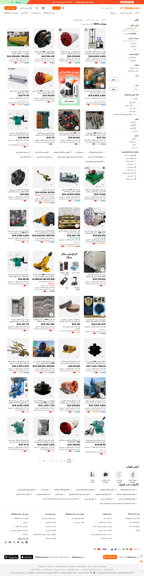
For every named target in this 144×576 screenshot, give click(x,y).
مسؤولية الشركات (134, 526)
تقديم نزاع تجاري (51, 526)
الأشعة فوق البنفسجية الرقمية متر (94, 161)
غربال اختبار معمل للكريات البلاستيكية (79, 494)
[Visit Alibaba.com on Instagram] (14, 542)
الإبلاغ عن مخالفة (51, 538)
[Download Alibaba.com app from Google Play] (11, 557)
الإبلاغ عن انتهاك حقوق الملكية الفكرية (44, 534)
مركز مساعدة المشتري (49, 518)
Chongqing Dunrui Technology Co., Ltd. (44, 61)
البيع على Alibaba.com (21, 518)
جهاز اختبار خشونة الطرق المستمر (85, 489)
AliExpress (42, 566)
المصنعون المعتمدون (77, 518)
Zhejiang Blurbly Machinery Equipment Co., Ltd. (44, 200)
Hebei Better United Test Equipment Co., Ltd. (69, 244)
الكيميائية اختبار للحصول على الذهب (125, 494)
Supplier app (76, 557)
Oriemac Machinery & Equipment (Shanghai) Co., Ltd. (18, 61)
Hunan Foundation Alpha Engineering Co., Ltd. (95, 142)
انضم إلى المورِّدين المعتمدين (19, 530)
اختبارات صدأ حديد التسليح (23, 494)
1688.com (50, 566)
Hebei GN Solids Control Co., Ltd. (95, 199)
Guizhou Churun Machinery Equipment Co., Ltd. (44, 289)
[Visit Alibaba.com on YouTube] (10, 542)
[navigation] (124, 241)
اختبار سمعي (44, 489)
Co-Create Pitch (134, 522)
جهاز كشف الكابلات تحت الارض (126, 499)
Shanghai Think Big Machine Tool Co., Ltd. (18, 145)
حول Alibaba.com (134, 514)
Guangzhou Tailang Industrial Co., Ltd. (18, 103)
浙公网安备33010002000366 (106, 573)
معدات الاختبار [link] (77, 20)
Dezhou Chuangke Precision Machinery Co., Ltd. (18, 283)
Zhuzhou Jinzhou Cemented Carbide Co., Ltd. (69, 330)
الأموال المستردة (51, 530)
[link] (141, 556)
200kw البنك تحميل (25, 157)
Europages (102, 566)
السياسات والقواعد (106, 538)
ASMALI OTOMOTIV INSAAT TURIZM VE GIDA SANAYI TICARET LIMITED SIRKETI (95, 241)
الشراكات (25, 534)
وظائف (137, 530)
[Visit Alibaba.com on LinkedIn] (22, 542)
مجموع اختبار (79, 152)
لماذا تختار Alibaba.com (132, 518)
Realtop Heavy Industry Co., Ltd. (69, 61)
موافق (114, 79)
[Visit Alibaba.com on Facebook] (26, 542)
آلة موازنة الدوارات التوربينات (102, 494)
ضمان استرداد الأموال (105, 522)
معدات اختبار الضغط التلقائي (127, 489)
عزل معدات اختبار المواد (22, 152)
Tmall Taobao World (61, 566)
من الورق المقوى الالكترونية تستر (26, 489)
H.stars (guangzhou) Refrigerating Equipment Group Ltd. (69, 199)
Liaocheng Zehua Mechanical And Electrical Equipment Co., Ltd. (18, 199)
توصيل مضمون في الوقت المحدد (102, 526)
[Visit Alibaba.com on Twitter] (18, 542)
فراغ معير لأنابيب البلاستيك (107, 489)
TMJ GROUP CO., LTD (22, 240)
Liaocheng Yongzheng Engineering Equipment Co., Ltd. (44, 328)
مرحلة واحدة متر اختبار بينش (44, 157)
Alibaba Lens (131, 557)
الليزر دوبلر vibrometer (41, 152)
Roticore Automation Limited (45, 142)
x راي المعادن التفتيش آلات (96, 152)
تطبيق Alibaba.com (41, 557)
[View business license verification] (91, 573)
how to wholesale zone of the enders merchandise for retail (117, 503)
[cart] (36, 8)
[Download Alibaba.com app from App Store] (27, 557)
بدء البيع (25, 522)
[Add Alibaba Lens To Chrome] (110, 557)
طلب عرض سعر (79, 522)
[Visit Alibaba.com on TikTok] (5, 542)
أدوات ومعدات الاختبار (92, 20)
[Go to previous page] (73, 461)
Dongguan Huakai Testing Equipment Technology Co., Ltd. (95, 61)
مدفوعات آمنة (107, 518)
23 (43, 461)
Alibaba (104, 20)
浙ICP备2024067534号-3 (126, 573)
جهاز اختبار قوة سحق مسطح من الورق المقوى (70, 157)
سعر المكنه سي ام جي (106, 499)
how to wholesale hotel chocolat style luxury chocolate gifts (60, 499)
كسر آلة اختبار (59, 494)
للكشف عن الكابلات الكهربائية (62, 152)
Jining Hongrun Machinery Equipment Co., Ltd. (95, 103)
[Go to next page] (39, 461)
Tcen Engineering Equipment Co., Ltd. (69, 142)
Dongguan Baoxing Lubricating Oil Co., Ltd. (95, 331)
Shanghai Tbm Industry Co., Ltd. (18, 328)
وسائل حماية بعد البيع (105, 530)
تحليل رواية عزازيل (89, 499)
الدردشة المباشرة (50, 522)
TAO (88, 566)
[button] (63, 8)
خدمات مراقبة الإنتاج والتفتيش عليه (101, 534)
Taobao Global (80, 566)
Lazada (72, 566)
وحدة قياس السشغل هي (42, 494)
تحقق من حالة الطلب (21, 526)
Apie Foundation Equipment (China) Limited (44, 100)
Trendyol (94, 566)
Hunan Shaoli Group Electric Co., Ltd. (95, 283)
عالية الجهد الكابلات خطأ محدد (62, 489)
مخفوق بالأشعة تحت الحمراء (95, 157)
